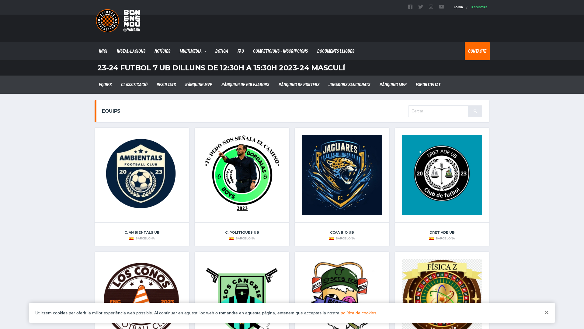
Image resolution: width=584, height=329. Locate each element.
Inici (103, 51)
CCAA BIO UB (342, 232)
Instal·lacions (131, 51)
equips (105, 84)
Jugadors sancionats (349, 84)
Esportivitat (428, 84)
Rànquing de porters (299, 84)
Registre (479, 7)
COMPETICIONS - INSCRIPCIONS (280, 51)
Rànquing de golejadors (245, 84)
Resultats (166, 84)
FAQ (241, 51)
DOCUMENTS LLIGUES (335, 51)
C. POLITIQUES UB (242, 232)
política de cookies (358, 312)
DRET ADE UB (442, 232)
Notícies (162, 51)
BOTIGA (221, 51)
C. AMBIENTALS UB (142, 232)
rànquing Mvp (198, 84)
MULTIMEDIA (191, 51)
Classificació (134, 84)
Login (458, 7)
